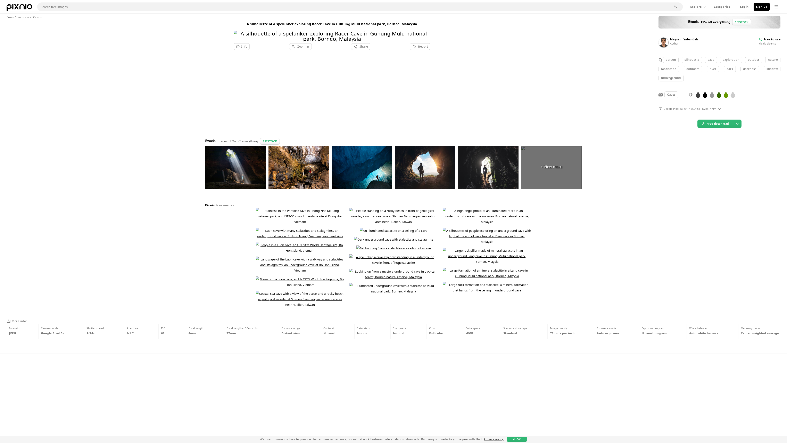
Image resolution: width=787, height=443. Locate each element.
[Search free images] (676, 6)
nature (773, 60)
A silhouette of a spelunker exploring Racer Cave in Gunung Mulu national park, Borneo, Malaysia (332, 24)
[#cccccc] (733, 94)
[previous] (238, 30)
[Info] (719, 109)
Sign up (762, 7)
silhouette (692, 60)
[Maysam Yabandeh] (663, 46)
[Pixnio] (19, 8)
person (671, 60)
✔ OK (517, 439)
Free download (717, 124)
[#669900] (726, 94)
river (713, 69)
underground (671, 78)
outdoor (754, 60)
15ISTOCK (270, 141)
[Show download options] (737, 124)
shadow (772, 69)
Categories (722, 7)
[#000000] (705, 94)
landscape (668, 69)
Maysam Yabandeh (684, 39)
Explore (696, 7)
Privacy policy (494, 439)
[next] (425, 30)
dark (730, 69)
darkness (749, 69)
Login (744, 7)
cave (711, 60)
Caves (671, 94)
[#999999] (712, 94)
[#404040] (698, 94)
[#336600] (719, 94)
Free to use (772, 39)
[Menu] (776, 7)
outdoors (692, 69)
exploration (731, 60)
